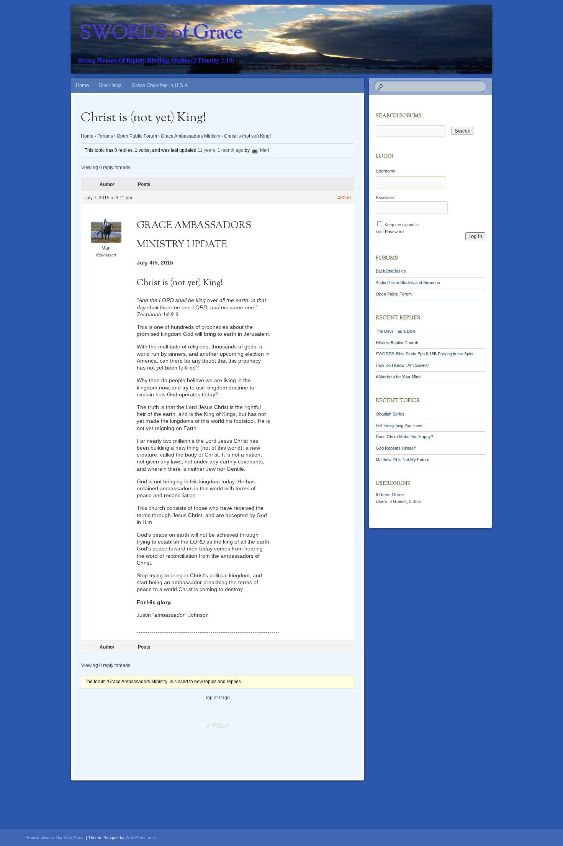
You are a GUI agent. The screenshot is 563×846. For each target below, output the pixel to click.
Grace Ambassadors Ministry (190, 136)
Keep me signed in (402, 224)
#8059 (344, 197)
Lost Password (390, 231)
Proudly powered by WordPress (55, 837)
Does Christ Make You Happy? (404, 436)
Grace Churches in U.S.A (160, 85)
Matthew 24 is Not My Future (402, 459)
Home (82, 85)
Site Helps (110, 85)
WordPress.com (141, 837)
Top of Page (217, 697)
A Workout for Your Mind (398, 377)
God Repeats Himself (396, 448)
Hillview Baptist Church (397, 342)
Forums (105, 136)
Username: (386, 171)
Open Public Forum (137, 136)
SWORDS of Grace (160, 33)
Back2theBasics (391, 271)
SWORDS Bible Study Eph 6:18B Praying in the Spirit (424, 354)
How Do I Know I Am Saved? (402, 365)
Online (390, 494)
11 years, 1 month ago (221, 150)
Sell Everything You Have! (400, 425)
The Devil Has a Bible (396, 331)
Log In (475, 236)
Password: (386, 197)
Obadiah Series (390, 414)
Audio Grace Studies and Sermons (408, 282)
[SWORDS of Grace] (296, 39)
